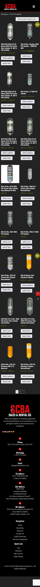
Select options (8, 58)
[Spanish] (13, 432)
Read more (7, 285)
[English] (3, 432)
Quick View (7, 63)
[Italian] (9, 432)
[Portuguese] (11, 432)
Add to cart (26, 56)
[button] (34, 7)
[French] (5, 432)
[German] (7, 432)
